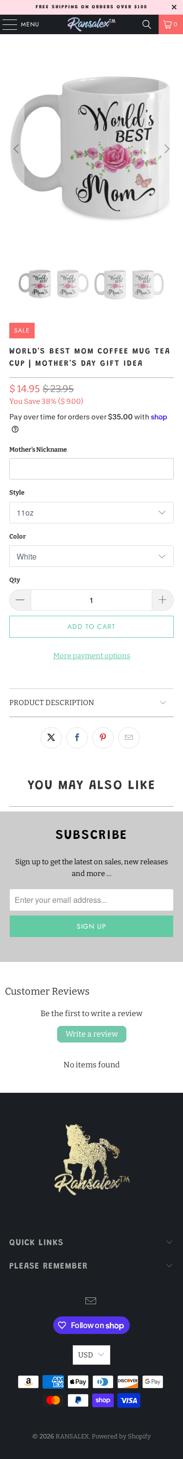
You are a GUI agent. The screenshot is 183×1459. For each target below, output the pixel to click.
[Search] (147, 24)
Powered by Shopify (121, 1436)
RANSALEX (72, 1436)
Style (16, 492)
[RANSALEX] (92, 24)
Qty (14, 580)
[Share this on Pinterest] (103, 738)
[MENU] (5, 24)
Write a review (91, 1034)
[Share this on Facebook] (77, 738)
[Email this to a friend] (129, 738)
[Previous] (16, 149)
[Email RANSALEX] (91, 1302)
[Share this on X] (51, 738)
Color (17, 536)
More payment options (91, 655)
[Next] (166, 149)
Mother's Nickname (38, 449)
